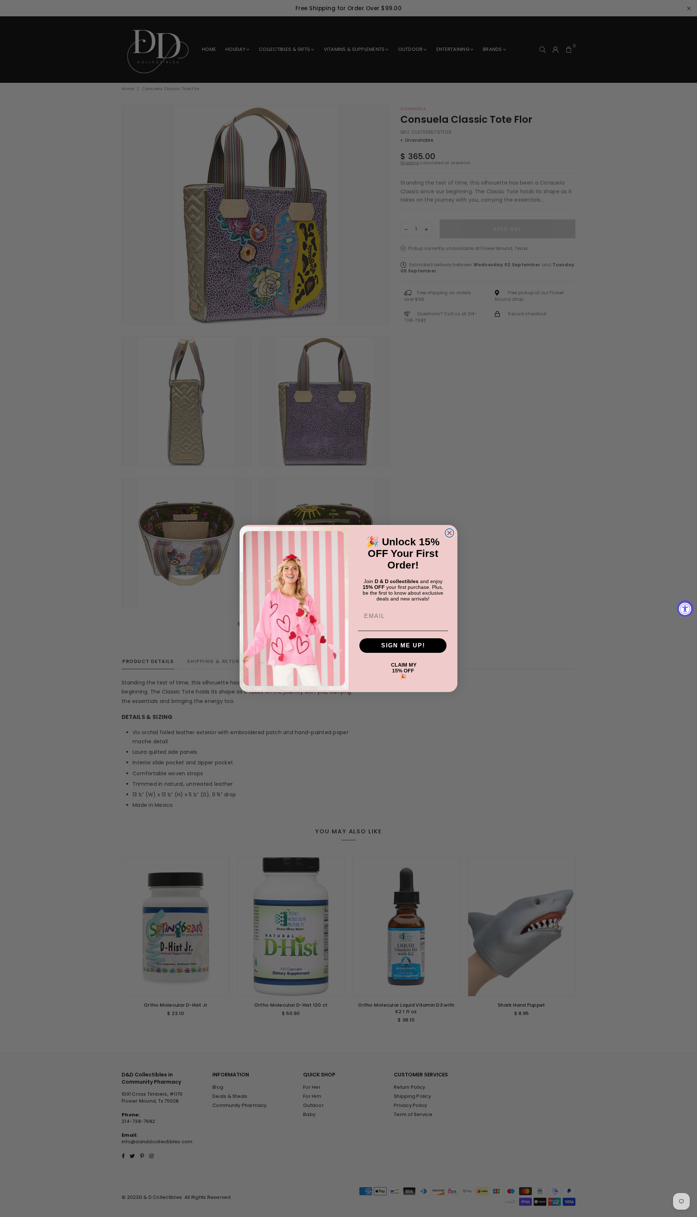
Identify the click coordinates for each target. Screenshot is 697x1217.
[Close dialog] (449, 533)
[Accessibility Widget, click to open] (685, 609)
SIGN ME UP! (403, 645)
